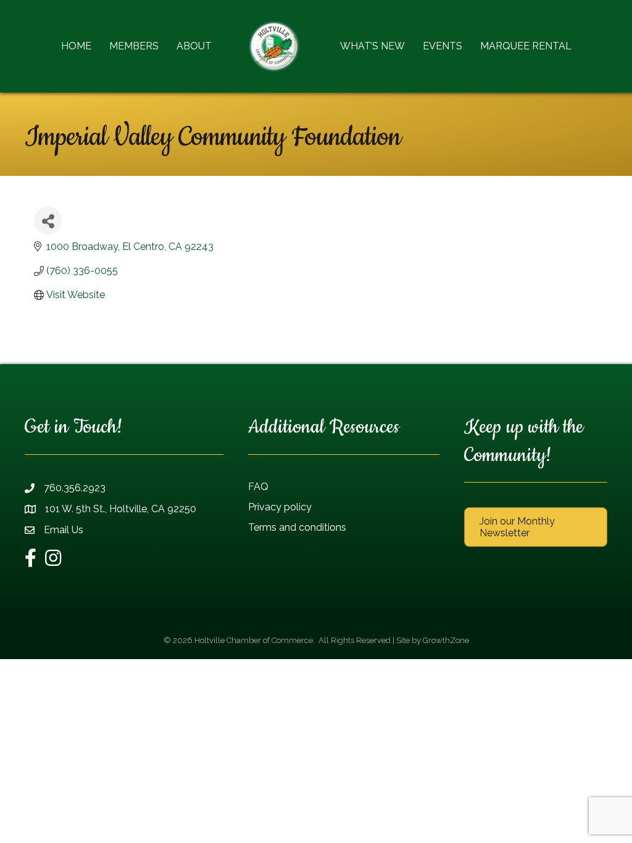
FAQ (258, 486)
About (194, 46)
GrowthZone (446, 640)
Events (442, 46)
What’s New (372, 46)
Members (134, 46)
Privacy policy (280, 507)
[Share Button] (48, 221)
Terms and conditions (297, 527)
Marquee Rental (526, 46)
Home (76, 46)
